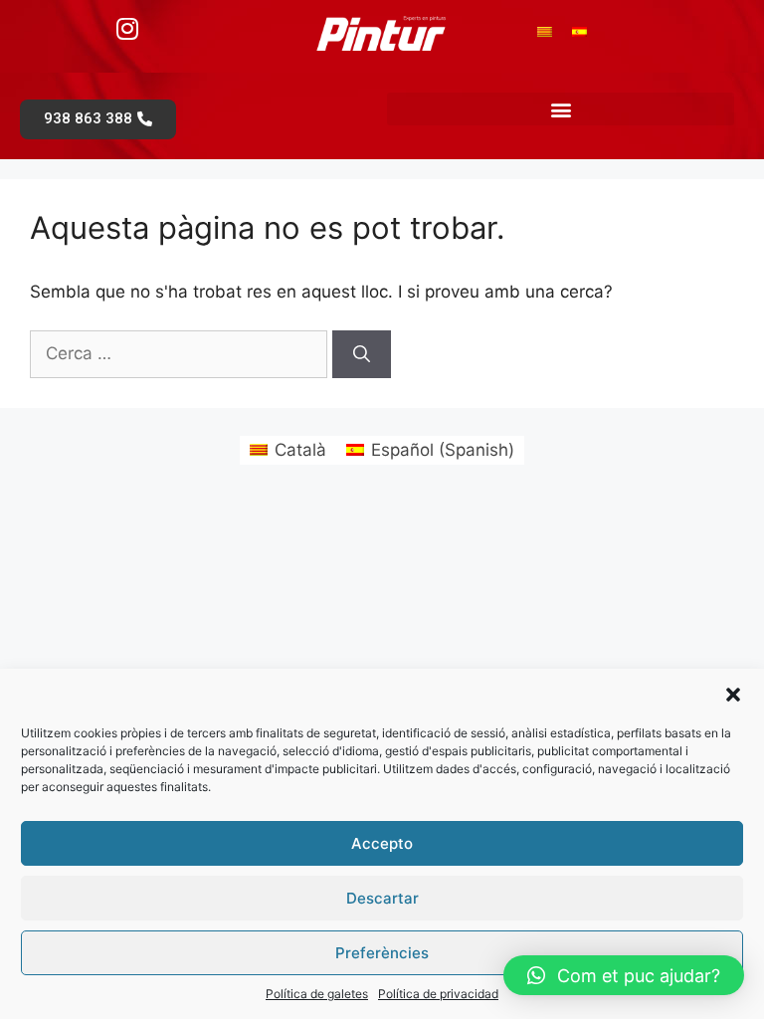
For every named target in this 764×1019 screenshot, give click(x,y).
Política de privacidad (438, 993)
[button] (733, 695)
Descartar (382, 898)
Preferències (382, 952)
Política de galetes (317, 993)
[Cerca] (361, 354)
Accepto (382, 843)
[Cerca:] (181, 353)
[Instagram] (127, 28)
